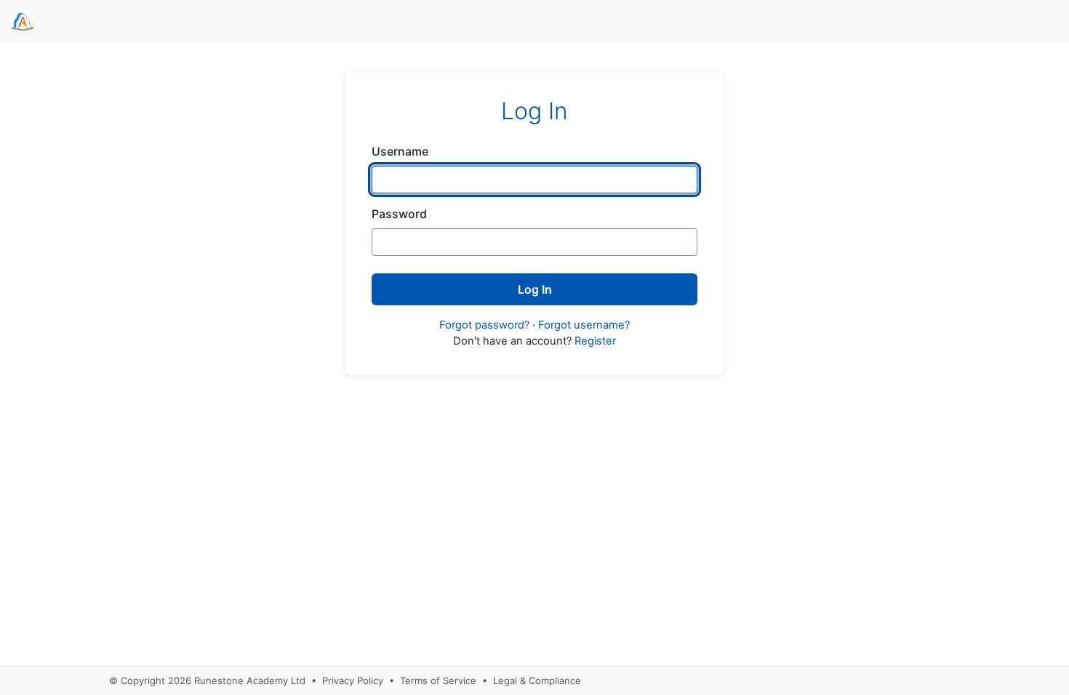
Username (400, 151)
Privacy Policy (352, 680)
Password (399, 213)
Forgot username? (584, 325)
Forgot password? (484, 325)
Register (595, 341)
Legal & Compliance (537, 680)
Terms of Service (438, 680)
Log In (535, 289)
